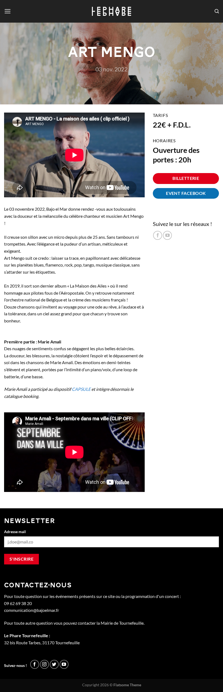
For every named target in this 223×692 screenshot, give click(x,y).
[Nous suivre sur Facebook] (157, 235)
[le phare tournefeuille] (111, 11)
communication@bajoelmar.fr (31, 610)
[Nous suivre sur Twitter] (54, 664)
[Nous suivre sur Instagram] (44, 664)
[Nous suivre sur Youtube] (167, 235)
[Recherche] (217, 11)
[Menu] (7, 11)
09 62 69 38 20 (18, 603)
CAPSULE (81, 389)
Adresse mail (15, 531)
